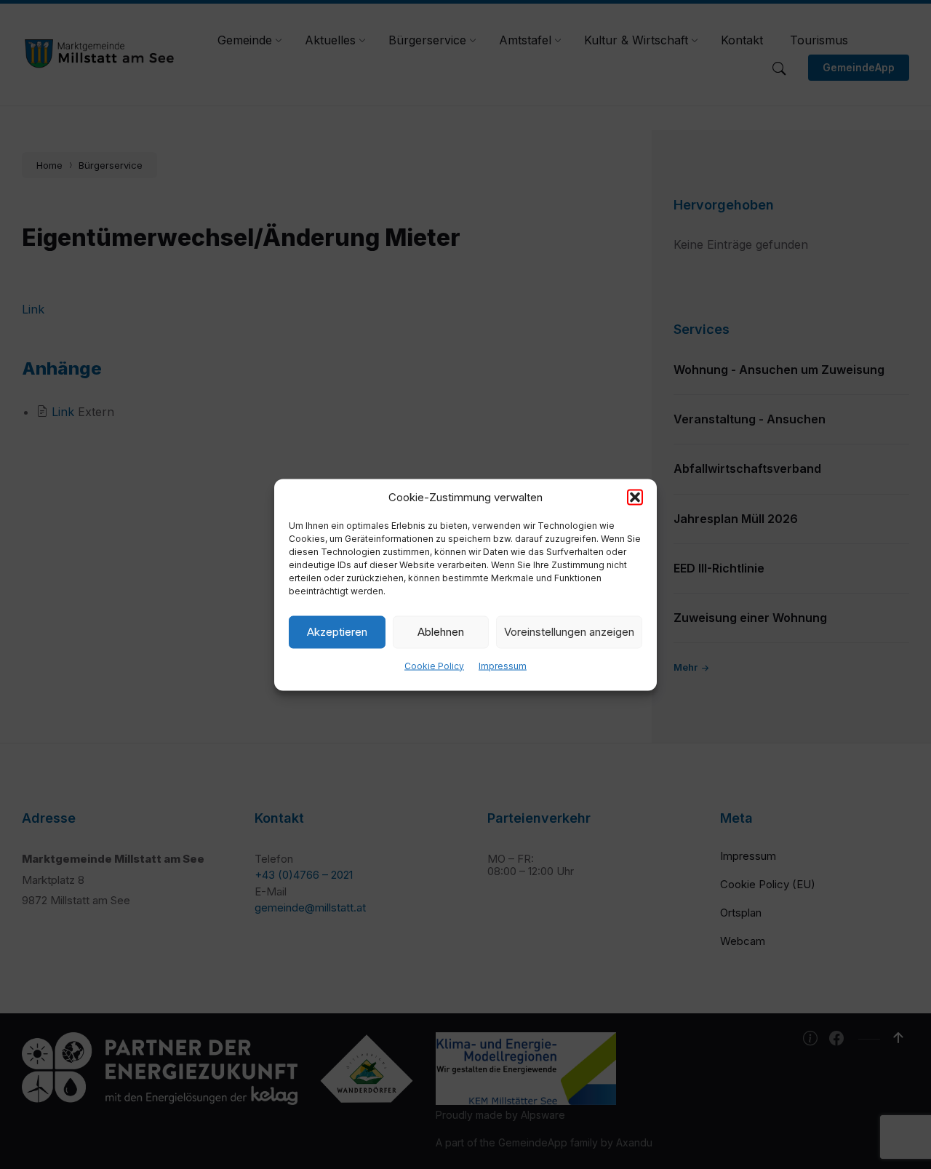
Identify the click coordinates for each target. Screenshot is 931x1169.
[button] (635, 497)
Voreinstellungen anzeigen (569, 632)
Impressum (503, 665)
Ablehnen (440, 632)
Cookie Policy (434, 665)
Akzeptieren (337, 632)
